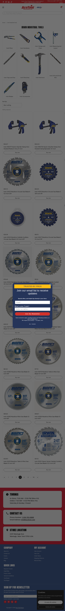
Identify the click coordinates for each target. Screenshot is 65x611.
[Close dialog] (51, 285)
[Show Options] (49, 309)
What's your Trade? (22, 306)
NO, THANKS (32, 324)
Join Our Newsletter (32, 314)
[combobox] (32, 309)
